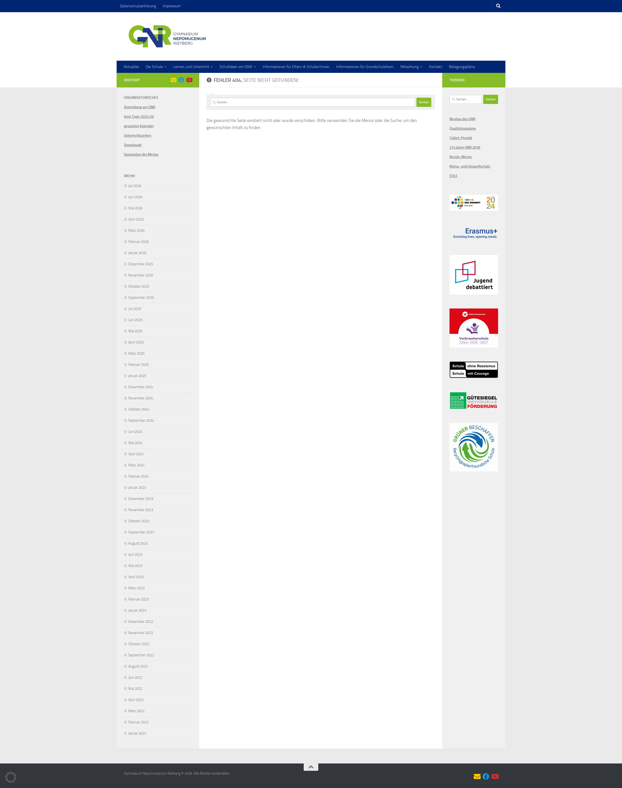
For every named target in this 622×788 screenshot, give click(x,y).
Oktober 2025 (138, 286)
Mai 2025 (135, 331)
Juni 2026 (135, 197)
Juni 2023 (135, 554)
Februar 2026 (138, 242)
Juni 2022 (135, 677)
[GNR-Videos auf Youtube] (189, 80)
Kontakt (435, 66)
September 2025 (141, 297)
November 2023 (140, 510)
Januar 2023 (137, 610)
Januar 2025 (137, 376)
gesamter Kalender (139, 126)
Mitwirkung (409, 66)
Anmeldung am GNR (139, 107)
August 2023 (138, 543)
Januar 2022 (137, 733)
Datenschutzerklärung (138, 6)
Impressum (172, 6)
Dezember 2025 (140, 264)
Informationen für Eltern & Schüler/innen (296, 66)
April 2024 (136, 454)
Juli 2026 (134, 186)
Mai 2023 (135, 566)
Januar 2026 (137, 253)
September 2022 (141, 655)
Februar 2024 (138, 476)
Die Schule (154, 66)
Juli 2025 (134, 309)
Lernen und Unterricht (191, 66)
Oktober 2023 (138, 521)
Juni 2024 (135, 431)
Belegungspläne (462, 66)
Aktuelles (131, 66)
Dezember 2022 (140, 621)
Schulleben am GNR (236, 66)
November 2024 (140, 398)
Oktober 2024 (138, 409)
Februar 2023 (138, 599)
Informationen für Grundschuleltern (365, 66)
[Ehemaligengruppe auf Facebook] (181, 80)
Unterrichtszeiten (137, 135)
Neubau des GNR (462, 119)
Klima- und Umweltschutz (469, 166)
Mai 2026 (135, 208)
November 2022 (140, 633)
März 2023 (136, 588)
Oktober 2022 (138, 644)
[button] (10, 777)
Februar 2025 (138, 364)
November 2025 (140, 275)
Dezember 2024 (140, 387)
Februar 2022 (138, 722)
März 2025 (136, 353)
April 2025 (136, 342)
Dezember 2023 (140, 499)
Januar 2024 (137, 487)
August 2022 (138, 666)
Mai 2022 (135, 688)
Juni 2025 (135, 320)
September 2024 (141, 420)
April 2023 (136, 577)
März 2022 (136, 711)
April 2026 (136, 219)
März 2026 (136, 230)
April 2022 (136, 700)
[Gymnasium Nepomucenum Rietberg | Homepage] (167, 36)
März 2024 (136, 465)
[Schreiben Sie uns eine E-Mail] (173, 80)
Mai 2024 (135, 443)
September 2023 (141, 532)
